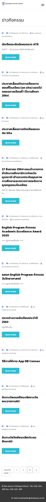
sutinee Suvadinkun (10, 75)
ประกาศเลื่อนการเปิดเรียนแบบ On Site (21, 131)
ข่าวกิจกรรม (13, 33)
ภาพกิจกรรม (34, 158)
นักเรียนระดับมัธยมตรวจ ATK (20, 44)
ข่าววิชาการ (23, 33)
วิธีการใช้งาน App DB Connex (21, 361)
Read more (10, 57)
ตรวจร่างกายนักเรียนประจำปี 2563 (20, 320)
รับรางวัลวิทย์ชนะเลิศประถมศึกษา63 (19, 439)
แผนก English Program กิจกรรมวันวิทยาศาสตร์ (23, 276)
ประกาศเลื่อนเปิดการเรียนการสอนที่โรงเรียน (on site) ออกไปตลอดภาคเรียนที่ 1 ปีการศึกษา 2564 (22, 89)
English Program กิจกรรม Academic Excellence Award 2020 (21, 231)
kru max (5, 121)
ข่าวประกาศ (23, 72)
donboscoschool (22, 219)
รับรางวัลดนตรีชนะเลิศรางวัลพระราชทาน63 (20, 399)
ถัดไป (6, 473)
